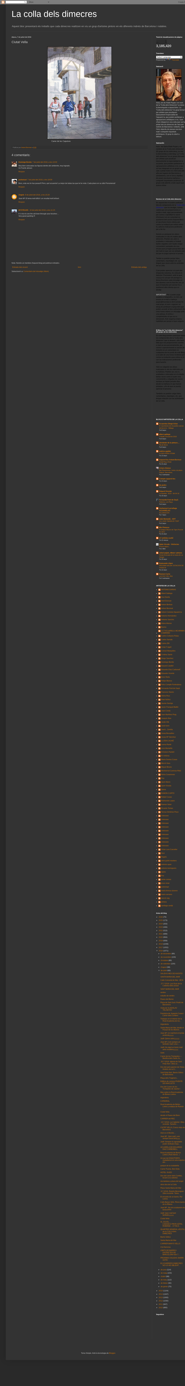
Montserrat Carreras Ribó (171, 771)
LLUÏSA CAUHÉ (167, 741)
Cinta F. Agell (166, 647)
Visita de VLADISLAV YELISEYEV (168, 1009)
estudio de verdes (167, 996)
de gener (164, 1287)
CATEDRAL (165, 1101)
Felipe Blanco (166, 681)
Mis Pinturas (164, 527)
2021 (161, 934)
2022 (161, 931)
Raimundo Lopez (168, 801)
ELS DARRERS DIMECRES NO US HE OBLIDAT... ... (172, 1264)
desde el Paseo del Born (170, 1115)
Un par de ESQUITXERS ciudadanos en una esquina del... (172, 1160)
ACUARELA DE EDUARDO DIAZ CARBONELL (171, 1148)
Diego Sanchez (167, 658)
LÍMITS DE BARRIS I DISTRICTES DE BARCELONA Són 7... (170, 1252)
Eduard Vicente (165, 491)
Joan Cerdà (165, 711)
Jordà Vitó (165, 722)
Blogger (112, 1353)
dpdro (163, 872)
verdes (163, 992)
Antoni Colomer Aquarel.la (171, 612)
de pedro (162, 485)
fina (162, 876)
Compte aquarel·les (167, 479)
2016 (161, 951)
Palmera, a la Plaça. (166, 502)
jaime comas (166, 879)
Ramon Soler (166, 804)
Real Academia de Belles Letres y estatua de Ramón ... (172, 1106)
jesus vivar (165, 883)
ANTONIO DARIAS (168, 590)
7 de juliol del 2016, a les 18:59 (40, 180)
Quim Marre (165, 782)
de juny (164, 1270)
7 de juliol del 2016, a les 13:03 (45, 162)
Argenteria (164, 1098)
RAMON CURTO (167, 793)
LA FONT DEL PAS (166, 576)
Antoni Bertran (166, 605)
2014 (161, 1294)
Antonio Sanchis (167, 620)
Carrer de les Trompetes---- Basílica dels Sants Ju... (171, 1057)
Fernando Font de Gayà (168, 500)
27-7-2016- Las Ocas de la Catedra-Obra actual (171, 985)
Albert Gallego (166, 593)
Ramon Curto (164, 574)
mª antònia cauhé (166, 538)
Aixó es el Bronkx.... (168, 1133)
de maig (164, 1273)
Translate (175, 60)
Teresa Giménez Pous (169, 812)
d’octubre (165, 960)
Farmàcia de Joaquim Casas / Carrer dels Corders (172, 1014)
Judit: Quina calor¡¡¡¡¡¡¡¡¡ (169, 1039)
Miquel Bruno (166, 767)
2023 (161, 927)
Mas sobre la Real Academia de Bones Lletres (171, 1093)
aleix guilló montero (169, 861)
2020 (161, 937)
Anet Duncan (166, 601)
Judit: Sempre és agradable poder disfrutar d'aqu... (171, 1143)
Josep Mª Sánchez (168, 737)
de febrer (164, 1283)
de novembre (166, 957)
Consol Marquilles (168, 651)
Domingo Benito (25, 162)
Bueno (163, 627)
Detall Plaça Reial (165, 462)
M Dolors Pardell (167, 752)
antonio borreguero (168, 868)
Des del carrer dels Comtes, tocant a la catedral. (171, 1177)
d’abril (163, 1276)
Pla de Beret (163, 445)
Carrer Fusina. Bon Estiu (170, 1169)
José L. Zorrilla (167, 730)
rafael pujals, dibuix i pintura (170, 553)
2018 (161, 944)
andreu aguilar (165, 451)
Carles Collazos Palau (170, 636)
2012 (161, 1301)
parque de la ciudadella (169, 1166)
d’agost (164, 967)
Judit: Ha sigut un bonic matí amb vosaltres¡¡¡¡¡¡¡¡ (171, 1048)
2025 (161, 920)
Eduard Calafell (167, 666)
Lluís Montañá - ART (167, 519)
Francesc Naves (167, 692)
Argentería (164, 1024)
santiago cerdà (167, 906)
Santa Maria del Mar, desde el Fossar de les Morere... (172, 1029)
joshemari (22, 180)
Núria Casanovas (168, 774)
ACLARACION (164, 513)
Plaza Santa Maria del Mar (170, 1188)
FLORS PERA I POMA (167, 453)
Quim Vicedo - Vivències (169, 544)
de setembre (166, 964)
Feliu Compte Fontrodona (171, 685)
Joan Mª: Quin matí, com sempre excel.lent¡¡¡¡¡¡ (170, 1137)
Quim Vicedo (166, 786)
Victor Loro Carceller (169, 849)
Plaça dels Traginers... (169, 1078)
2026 (161, 917)
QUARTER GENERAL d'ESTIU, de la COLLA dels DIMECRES (172, 1231)
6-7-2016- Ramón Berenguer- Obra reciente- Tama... (172, 1192)
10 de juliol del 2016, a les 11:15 (42, 210)
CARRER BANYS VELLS (170, 1244)
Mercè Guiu (165, 763)
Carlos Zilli (165, 643)
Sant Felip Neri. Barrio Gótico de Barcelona (171, 1074)
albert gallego (164, 434)
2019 (161, 941)
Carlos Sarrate (167, 640)
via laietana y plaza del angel (171, 1181)
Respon (21, 172)
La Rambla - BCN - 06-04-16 (169, 493)
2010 (161, 1308)
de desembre (166, 954)
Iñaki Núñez (166, 700)
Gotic (162, 1053)
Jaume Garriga (167, 703)
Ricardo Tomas (167, 808)
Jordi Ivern (165, 726)
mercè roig (165, 898)
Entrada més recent (20, 267)
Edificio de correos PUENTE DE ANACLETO (171, 1082)
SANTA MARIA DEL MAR (170, 977)
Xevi (163, 853)
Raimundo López (166, 563)
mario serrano (166, 894)
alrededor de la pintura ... (169, 443)
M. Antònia (165, 756)
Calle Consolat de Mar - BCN (171, 980)
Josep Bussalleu (167, 733)
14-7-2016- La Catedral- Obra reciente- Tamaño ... (172, 1123)
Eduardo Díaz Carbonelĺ (170, 670)
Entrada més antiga (139, 267)
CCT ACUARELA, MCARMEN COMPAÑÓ (173, 632)
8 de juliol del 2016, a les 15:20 (37, 195)
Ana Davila (165, 597)
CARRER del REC (167, 1119)
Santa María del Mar (168, 1240)
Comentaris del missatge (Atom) (36, 271)
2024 (161, 924)
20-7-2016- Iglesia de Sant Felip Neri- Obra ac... (171, 1063)
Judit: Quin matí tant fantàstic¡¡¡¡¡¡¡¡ (168, 1214)
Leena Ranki (166, 745)
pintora (164, 902)
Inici (79, 267)
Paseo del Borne (167, 999)
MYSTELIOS (23, 210)
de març (164, 1280)
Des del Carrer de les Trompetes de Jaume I (170, 1088)
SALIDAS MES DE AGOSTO (171, 974)
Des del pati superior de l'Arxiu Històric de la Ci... (172, 1068)
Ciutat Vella (164, 1112)
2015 (161, 1291)
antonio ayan (166, 864)
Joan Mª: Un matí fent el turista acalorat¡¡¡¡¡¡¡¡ (172, 1034)
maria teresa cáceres (169, 891)
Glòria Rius (165, 696)
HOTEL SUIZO (166, 1172)
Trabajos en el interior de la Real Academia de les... (171, 1020)
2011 (161, 1304)
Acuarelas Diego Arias (168, 424)
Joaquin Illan (166, 718)
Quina (163, 789)
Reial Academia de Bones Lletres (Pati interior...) (170, 1154)
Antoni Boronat (167, 608)
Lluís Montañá (166, 748)
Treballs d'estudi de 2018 (168, 436)
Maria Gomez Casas (169, 760)
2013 (161, 1298)
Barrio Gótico (165, 1237)
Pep (162, 778)
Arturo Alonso (165, 468)
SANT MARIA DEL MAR (169, 989)
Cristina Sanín (166, 655)
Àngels (21, 195)
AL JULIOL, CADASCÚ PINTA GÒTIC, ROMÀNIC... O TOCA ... (171, 1224)
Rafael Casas (166, 797)
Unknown (165, 816)
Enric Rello (165, 677)
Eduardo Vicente (167, 673)
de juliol (164, 970)
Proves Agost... (164, 546)
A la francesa (165, 1247)
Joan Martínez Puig (168, 715)
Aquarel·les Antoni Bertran (170, 460)
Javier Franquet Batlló (169, 707)
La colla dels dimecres (54, 14)
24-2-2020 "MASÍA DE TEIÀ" (169, 521)
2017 (161, 947)
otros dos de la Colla (168, 1185)
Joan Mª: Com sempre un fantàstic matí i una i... (170, 1043)
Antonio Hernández (168, 616)
